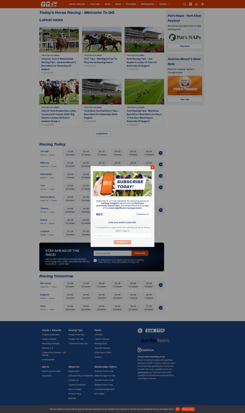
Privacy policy (188, 409)
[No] (242, 409)
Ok (177, 409)
